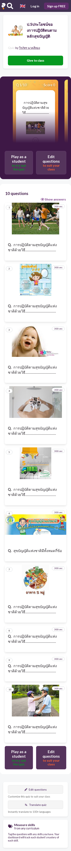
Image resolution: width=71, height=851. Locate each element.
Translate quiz (37, 804)
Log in (35, 6)
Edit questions (38, 789)
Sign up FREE (56, 6)
